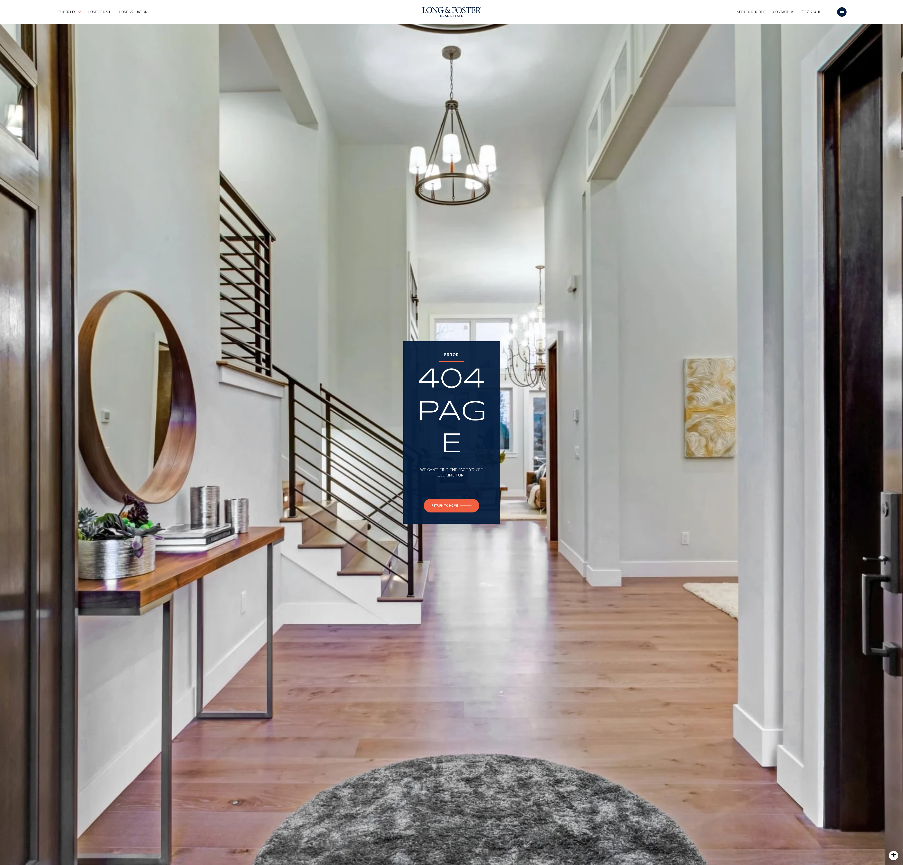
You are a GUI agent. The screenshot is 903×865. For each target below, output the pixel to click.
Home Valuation (133, 12)
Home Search (99, 12)
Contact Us (783, 12)
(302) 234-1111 (812, 12)
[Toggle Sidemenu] (842, 12)
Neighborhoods (751, 12)
